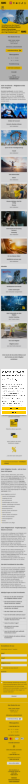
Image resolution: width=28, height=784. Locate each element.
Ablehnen (14, 412)
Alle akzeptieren (14, 408)
